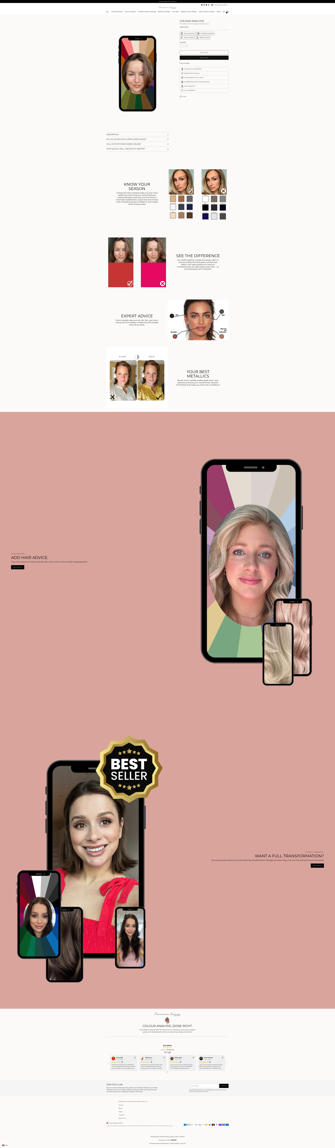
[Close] (197, 557)
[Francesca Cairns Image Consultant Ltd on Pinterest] (180, 589)
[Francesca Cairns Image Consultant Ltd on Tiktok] (183, 589)
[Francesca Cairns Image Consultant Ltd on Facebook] (175, 589)
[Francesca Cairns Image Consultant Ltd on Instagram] (177, 589)
